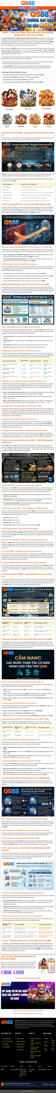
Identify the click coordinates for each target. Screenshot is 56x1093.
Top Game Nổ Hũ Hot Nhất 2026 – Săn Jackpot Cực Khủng (28, 1010)
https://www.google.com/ (25, 50)
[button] (2, 3)
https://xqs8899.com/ (31, 689)
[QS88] (28, 3)
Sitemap (33, 1091)
